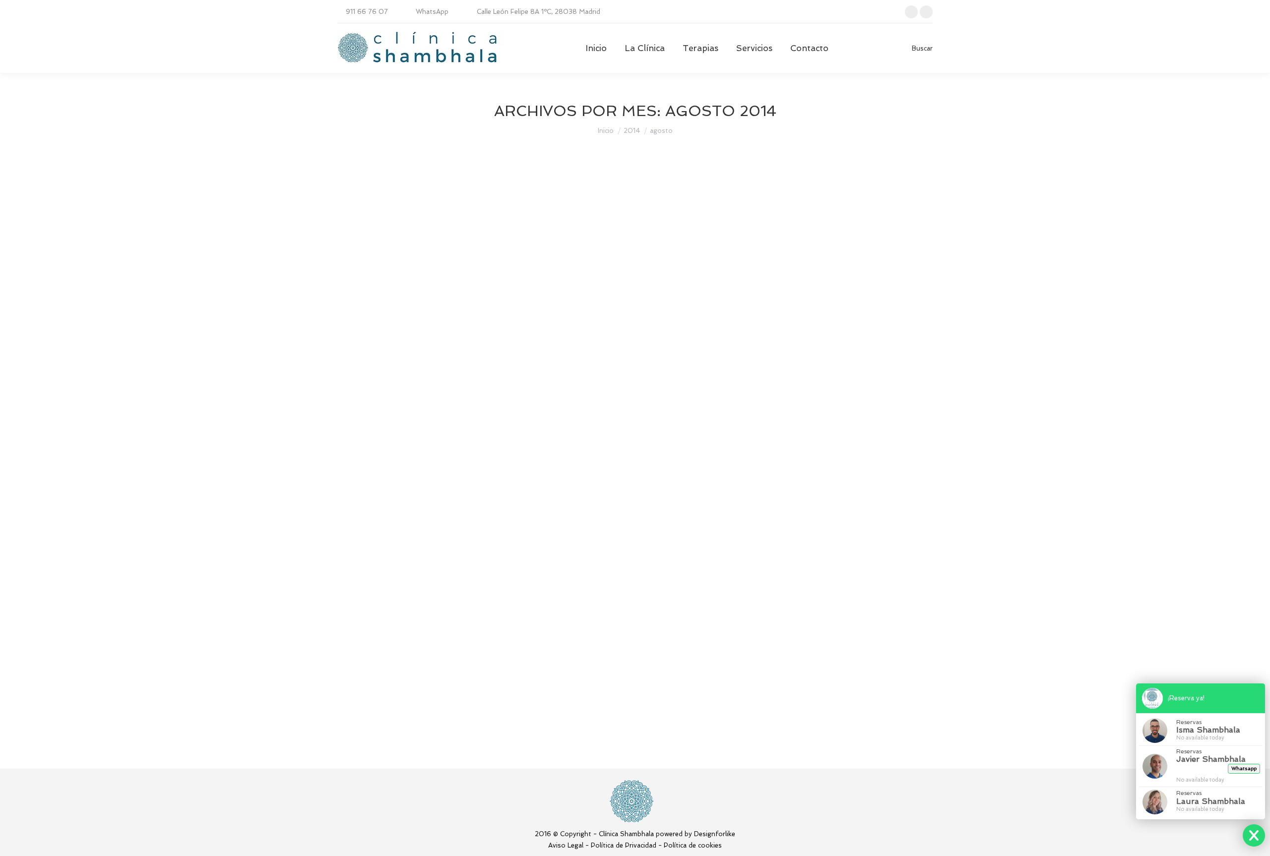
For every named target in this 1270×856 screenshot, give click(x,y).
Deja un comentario (576, 232)
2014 (632, 130)
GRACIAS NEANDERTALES (417, 489)
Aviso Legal (565, 845)
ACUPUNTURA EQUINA (408, 586)
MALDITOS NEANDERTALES (422, 214)
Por (441, 232)
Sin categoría (370, 232)
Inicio (606, 130)
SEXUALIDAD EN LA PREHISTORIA (438, 297)
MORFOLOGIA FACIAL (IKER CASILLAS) (450, 682)
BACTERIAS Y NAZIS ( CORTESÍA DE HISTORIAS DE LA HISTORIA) (518, 393)
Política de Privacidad (623, 845)
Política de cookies (693, 845)
